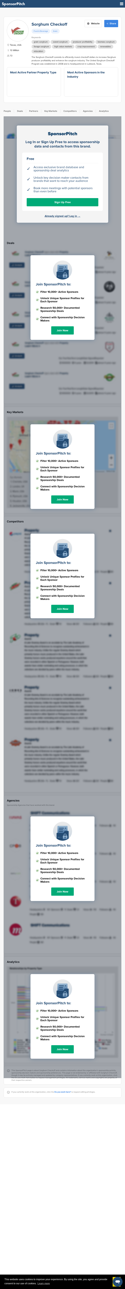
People (7, 111)
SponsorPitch (13, 4)
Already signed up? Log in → (62, 216)
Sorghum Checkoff (49, 24)
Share (113, 23)
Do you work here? (62, 1092)
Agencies (88, 111)
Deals (20, 111)
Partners (33, 111)
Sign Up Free (62, 202)
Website (95, 23)
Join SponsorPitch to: (53, 284)
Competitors (70, 111)
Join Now (62, 330)
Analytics (104, 111)
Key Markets (50, 111)
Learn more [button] (44, 1283)
